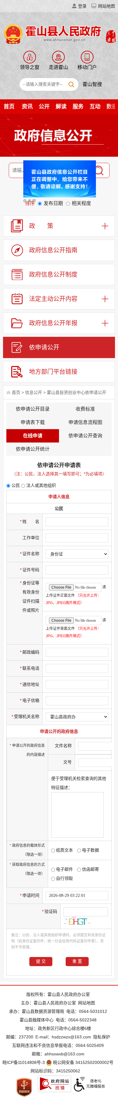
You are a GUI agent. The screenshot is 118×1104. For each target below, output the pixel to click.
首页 (9, 107)
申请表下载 (33, 422)
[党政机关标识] (24, 1086)
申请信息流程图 (85, 422)
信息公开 (33, 392)
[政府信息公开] (59, 136)
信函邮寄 (90, 869)
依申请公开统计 (33, 449)
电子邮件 (64, 869)
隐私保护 (101, 1036)
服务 (78, 107)
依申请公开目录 (33, 409)
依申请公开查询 (85, 435)
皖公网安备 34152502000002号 (83, 1062)
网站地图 (106, 6)
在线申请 (32, 435)
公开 (44, 107)
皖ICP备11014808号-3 (23, 1062)
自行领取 (64, 878)
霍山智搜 (92, 84)
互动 (95, 107)
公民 (15, 485)
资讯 (27, 107)
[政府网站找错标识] (54, 1083)
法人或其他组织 (40, 485)
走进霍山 (58, 67)
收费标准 (85, 409)
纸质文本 (64, 850)
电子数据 (90, 850)
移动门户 (87, 67)
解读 (61, 107)
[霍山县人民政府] (59, 33)
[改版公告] (56, 183)
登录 (82, 6)
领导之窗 (29, 67)
